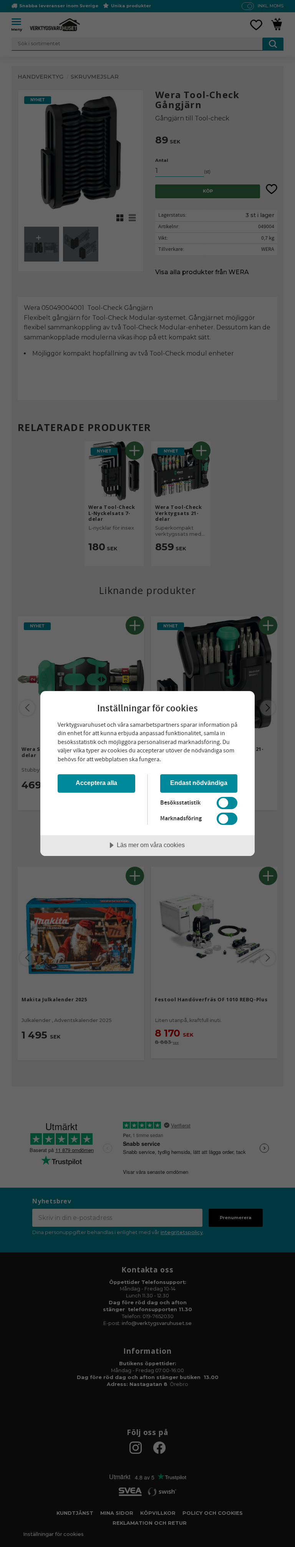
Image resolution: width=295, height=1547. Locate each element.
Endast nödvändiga (198, 782)
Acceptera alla (96, 782)
